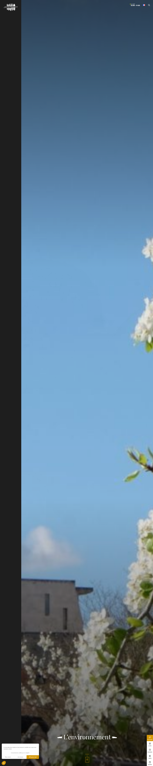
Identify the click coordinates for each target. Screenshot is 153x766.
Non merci (8, 757)
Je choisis (20, 757)
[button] (4, 763)
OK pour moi (33, 757)
